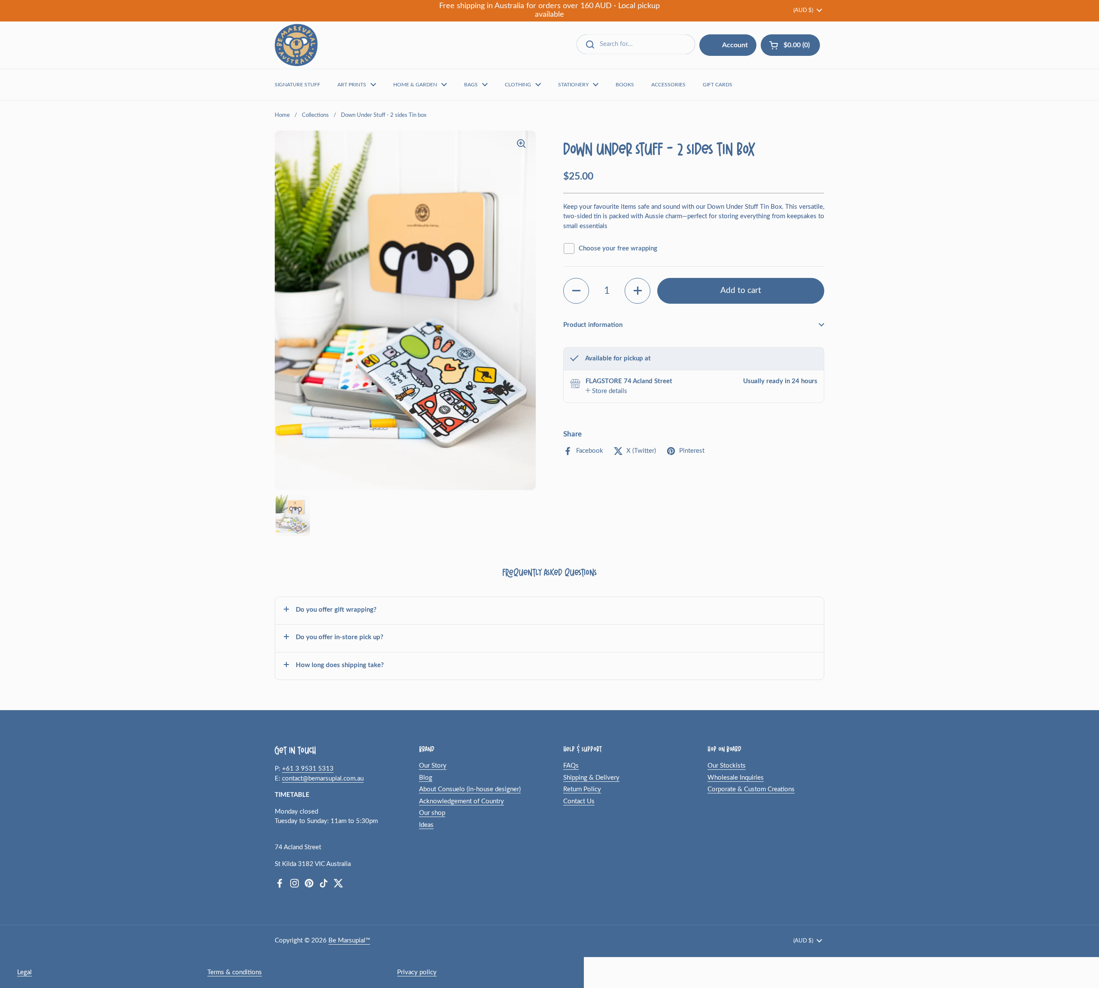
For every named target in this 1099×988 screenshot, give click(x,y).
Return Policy (582, 789)
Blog (425, 778)
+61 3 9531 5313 (308, 768)
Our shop (432, 813)
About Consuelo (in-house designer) (470, 789)
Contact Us (579, 801)
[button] (576, 290)
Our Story (432, 765)
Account (735, 45)
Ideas (426, 825)
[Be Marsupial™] (296, 45)
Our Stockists (726, 765)
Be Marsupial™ (349, 940)
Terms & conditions (234, 972)
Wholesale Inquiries (735, 778)
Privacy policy (417, 972)
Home (282, 115)
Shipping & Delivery (591, 778)
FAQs (571, 765)
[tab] (606, 391)
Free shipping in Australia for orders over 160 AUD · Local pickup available (549, 10)
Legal (24, 972)
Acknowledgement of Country (461, 801)
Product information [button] (592, 324)
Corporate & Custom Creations (751, 789)
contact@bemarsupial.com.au (323, 778)
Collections (315, 115)
